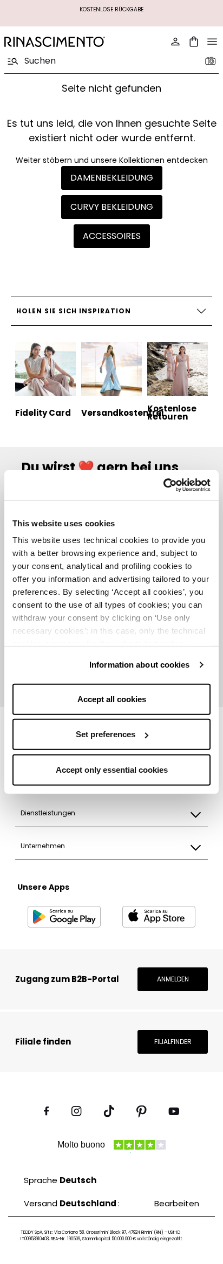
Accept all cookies (111, 698)
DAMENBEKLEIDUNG (111, 177)
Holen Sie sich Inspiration (73, 310)
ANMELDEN (173, 979)
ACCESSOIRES (112, 236)
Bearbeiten (176, 1203)
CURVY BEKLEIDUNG (111, 207)
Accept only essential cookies (112, 769)
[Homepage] (54, 41)
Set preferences (105, 734)
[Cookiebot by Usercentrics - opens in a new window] (163, 485)
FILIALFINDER (173, 1041)
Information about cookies (139, 664)
